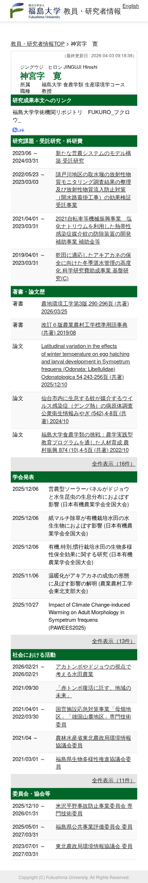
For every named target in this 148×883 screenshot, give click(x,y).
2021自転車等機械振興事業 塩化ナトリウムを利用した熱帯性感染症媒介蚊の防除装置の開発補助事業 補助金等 (94, 229)
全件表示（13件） (113, 640)
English (130, 5)
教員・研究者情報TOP (38, 43)
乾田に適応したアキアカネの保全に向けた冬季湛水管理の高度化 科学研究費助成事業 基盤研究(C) (93, 266)
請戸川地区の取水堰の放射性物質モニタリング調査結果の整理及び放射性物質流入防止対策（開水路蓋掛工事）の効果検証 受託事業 (93, 189)
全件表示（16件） (113, 463)
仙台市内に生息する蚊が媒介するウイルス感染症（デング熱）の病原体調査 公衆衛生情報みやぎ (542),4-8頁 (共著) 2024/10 (87, 409)
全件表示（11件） (113, 780)
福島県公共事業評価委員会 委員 (94, 826)
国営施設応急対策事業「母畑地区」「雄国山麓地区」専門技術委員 (93, 716)
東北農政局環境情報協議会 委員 (94, 846)
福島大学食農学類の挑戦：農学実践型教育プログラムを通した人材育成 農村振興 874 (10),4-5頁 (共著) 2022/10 (87, 441)
